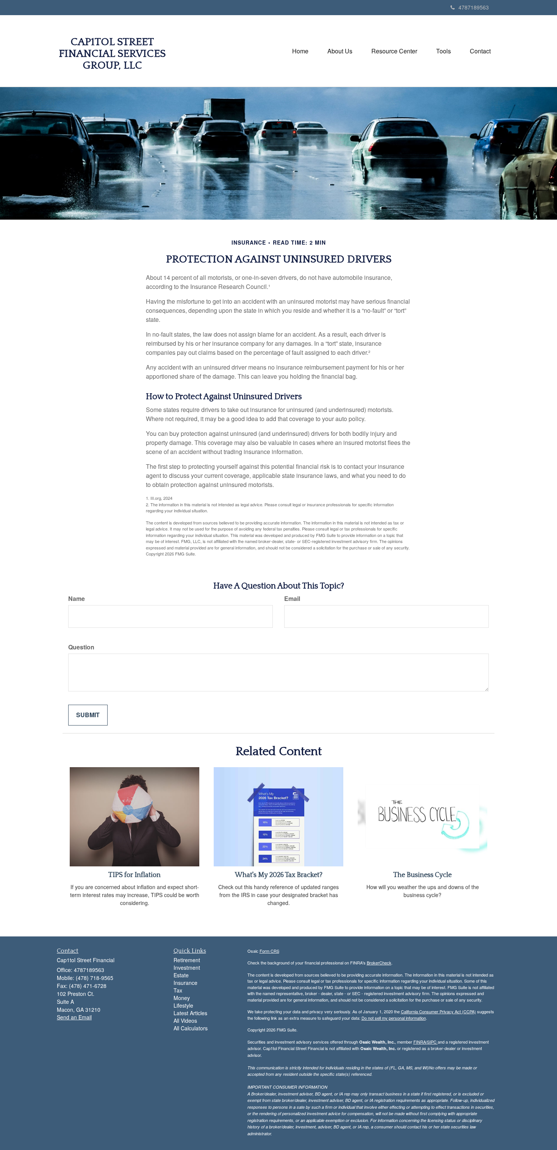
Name (76, 599)
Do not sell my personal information (393, 1018)
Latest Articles (190, 1013)
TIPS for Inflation (134, 875)
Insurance (185, 982)
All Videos (185, 1020)
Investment (187, 967)
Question (81, 647)
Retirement (187, 960)
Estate (181, 975)
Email (292, 599)
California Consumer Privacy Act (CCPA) (438, 1011)
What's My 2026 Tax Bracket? (278, 875)
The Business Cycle (422, 875)
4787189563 (473, 7)
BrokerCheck (379, 963)
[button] (340, 51)
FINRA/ (420, 1042)
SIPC (432, 1042)
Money (182, 998)
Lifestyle (183, 1005)
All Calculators (191, 1028)
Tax (178, 990)
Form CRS (269, 951)
